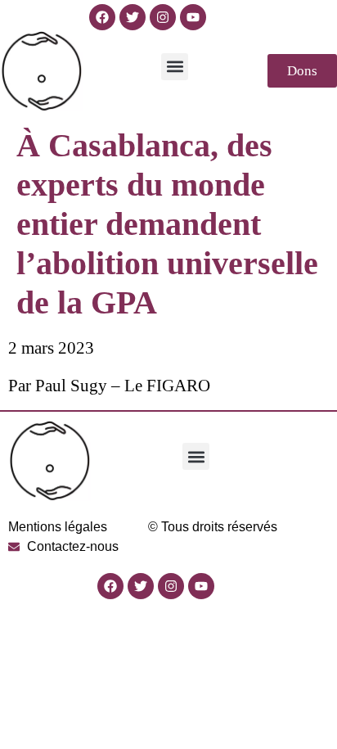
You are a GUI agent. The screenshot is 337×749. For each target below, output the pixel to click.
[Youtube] (193, 17)
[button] (174, 66)
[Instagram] (163, 17)
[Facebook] (102, 17)
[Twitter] (132, 17)
